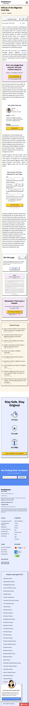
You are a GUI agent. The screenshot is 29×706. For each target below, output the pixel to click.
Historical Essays (7, 678)
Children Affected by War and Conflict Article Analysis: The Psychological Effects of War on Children (15, 380)
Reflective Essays (7, 650)
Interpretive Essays (8, 675)
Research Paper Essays (9, 653)
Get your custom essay (14, 311)
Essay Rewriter (4, 531)
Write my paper (14, 205)
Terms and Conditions (5, 547)
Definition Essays (7, 609)
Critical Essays (7, 606)
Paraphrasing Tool (5, 533)
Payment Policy (4, 554)
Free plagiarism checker (6, 521)
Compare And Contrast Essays (11, 600)
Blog (15, 534)
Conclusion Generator (6, 529)
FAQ (15, 530)
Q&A (15, 537)
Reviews (16, 527)
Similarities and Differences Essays (12, 663)
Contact (16, 523)
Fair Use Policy (4, 551)
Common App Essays (8, 597)
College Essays (7, 594)
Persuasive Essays (8, 638)
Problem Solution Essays (9, 641)
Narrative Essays (7, 631)
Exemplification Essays (9, 619)
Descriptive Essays (8, 613)
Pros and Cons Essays (8, 703)
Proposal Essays (7, 647)
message (24, 52)
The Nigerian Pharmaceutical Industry (13, 357)
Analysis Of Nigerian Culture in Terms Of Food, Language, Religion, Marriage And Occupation (14, 373)
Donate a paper (17, 532)
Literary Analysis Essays (9, 672)
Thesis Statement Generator (5, 524)
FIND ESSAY (22, 477)
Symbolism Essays (8, 669)
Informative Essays (8, 628)
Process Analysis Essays (9, 644)
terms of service (12, 199)
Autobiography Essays (9, 584)
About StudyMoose (18, 521)
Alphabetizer (4, 527)
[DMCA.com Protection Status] (16, 556)
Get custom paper (14, 76)
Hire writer (14, 128)
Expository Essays (8, 625)
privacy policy (19, 199)
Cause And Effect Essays (9, 588)
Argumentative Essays (9, 581)
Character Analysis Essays (10, 666)
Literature (16, 539)
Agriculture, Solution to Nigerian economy (14, 361)
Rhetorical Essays (7, 656)
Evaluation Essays (8, 616)
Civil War (9, 13)
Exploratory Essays (8, 622)
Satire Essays (6, 660)
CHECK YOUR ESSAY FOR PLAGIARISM (14, 453)
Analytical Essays (7, 578)
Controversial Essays (8, 603)
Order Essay (3, 536)
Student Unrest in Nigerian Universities (14, 340)
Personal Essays (7, 635)
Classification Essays (8, 591)
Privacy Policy (4, 549)
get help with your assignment (11, 698)
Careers (16, 525)
